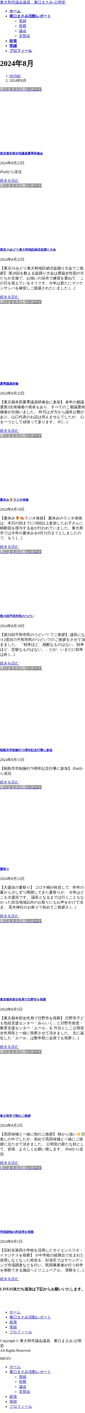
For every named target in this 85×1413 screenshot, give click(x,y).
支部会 (24, 36)
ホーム (15, 1312)
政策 (13, 1322)
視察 (22, 26)
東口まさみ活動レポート (30, 1317)
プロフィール (20, 1332)
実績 (22, 21)
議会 (22, 31)
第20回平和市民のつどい (17, 616)
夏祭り (4, 869)
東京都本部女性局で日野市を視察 (23, 999)
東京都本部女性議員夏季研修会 (21, 153)
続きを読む (9, 180)
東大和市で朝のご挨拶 (15, 1115)
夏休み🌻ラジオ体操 (14, 499)
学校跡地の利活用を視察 (17, 1232)
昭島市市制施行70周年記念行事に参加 (26, 750)
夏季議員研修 (9, 383)
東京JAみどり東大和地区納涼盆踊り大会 (28, 249)
